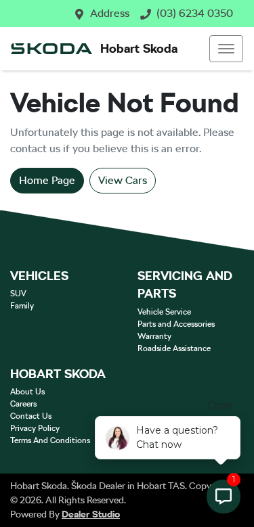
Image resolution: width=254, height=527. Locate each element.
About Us (27, 391)
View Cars (122, 180)
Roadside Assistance (174, 348)
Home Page (47, 180)
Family (22, 306)
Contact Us (30, 416)
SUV (18, 293)
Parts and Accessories (176, 324)
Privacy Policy (35, 428)
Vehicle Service (164, 312)
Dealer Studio (91, 514)
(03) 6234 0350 (194, 13)
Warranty (154, 336)
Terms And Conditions (50, 440)
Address (109, 13)
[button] (226, 48)
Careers (23, 404)
